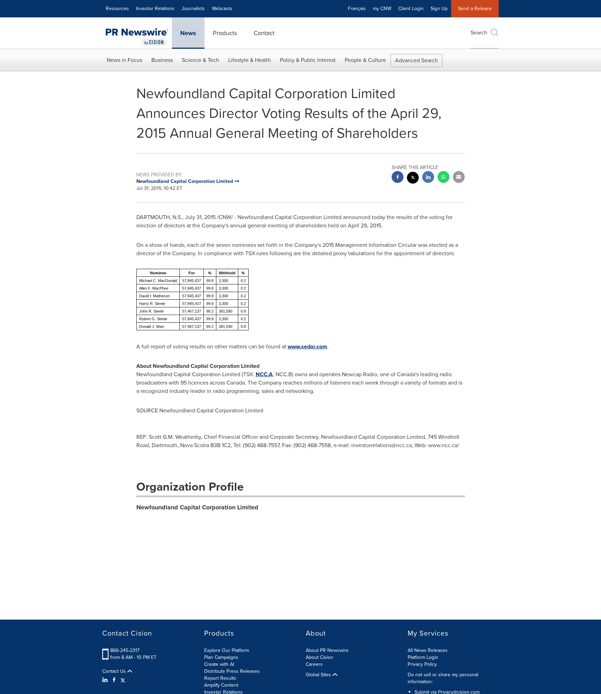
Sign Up (439, 8)
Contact (264, 33)
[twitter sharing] (413, 178)
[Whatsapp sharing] (443, 178)
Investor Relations (155, 8)
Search (479, 33)
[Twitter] (123, 680)
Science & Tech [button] (200, 60)
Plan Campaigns (221, 657)
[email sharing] (459, 178)
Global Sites (319, 674)
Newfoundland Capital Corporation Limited (197, 507)
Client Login (411, 8)
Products (225, 33)
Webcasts (222, 8)
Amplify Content (221, 685)
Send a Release (475, 8)
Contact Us (114, 671)
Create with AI (219, 664)
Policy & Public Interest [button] (308, 60)
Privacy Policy (422, 664)
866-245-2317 (124, 650)
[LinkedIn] (106, 680)
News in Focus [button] (124, 60)
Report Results (220, 678)
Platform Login (423, 657)
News (188, 33)
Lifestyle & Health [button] (249, 60)
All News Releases (428, 650)
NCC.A (264, 374)
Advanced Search (416, 60)
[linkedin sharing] (428, 178)
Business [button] (162, 60)
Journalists (193, 8)
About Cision (319, 657)
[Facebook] (114, 680)
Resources (117, 8)
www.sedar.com (307, 346)
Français (357, 8)
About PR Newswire (327, 650)
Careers (314, 664)
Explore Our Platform (226, 650)
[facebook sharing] (397, 178)
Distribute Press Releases (232, 671)
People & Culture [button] (365, 60)
